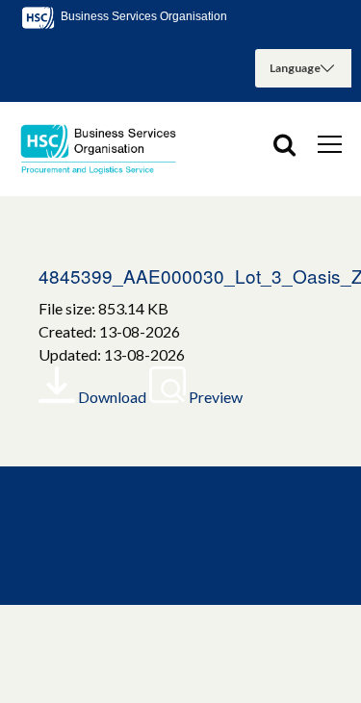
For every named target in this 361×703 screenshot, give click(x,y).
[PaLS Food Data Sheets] (106, 149)
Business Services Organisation (142, 16)
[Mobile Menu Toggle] (330, 143)
